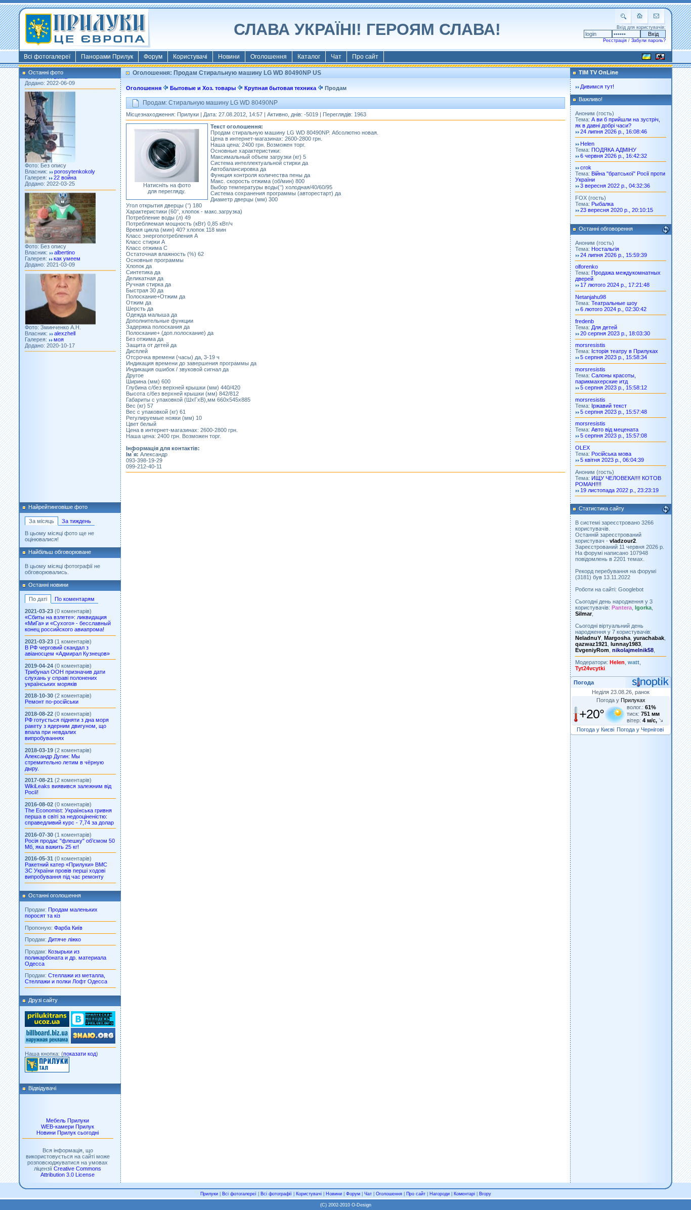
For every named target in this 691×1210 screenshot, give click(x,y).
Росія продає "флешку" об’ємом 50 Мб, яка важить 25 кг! (70, 844)
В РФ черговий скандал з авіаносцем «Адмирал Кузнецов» (67, 650)
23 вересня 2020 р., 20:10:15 (616, 210)
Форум (153, 56)
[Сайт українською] (646, 58)
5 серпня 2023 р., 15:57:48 (613, 412)
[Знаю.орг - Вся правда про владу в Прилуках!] (93, 1042)
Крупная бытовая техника (280, 88)
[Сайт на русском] (660, 58)
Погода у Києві (595, 729)
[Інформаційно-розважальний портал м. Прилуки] (47, 1070)
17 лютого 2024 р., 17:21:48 (615, 285)
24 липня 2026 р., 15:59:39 (613, 255)
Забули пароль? (648, 40)
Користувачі (190, 56)
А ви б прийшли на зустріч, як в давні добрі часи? (617, 122)
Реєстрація (615, 40)
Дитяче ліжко (64, 939)
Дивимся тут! (597, 86)
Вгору (485, 1193)
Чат (336, 56)
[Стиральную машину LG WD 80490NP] (167, 180)
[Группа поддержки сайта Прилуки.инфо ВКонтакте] (93, 1025)
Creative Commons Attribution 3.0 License (70, 1171)
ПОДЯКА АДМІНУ (613, 150)
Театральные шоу (614, 303)
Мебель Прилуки (67, 1120)
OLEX (582, 448)
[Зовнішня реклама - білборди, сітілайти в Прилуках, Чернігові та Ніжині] (47, 1042)
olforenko (586, 267)
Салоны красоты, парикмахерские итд (605, 378)
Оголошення (268, 56)
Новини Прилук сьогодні (67, 1133)
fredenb (584, 321)
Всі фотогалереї (47, 56)
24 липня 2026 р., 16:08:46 (613, 131)
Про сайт (365, 56)
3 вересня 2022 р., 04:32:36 (615, 186)
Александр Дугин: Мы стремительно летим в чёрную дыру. (64, 762)
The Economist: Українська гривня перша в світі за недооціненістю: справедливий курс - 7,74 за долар (69, 816)
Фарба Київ (68, 928)
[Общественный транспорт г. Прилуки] (47, 1025)
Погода (584, 682)
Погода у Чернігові (640, 729)
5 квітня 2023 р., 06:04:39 (612, 460)
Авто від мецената (614, 429)
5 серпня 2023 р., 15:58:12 (613, 387)
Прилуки (209, 1193)
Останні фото (45, 72)
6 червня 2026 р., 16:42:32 (613, 156)
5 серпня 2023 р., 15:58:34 (613, 357)
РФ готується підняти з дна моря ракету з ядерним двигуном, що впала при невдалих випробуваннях (67, 729)
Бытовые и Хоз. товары (203, 88)
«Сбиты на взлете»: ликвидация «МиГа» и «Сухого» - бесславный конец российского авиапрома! (68, 623)
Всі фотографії (276, 1193)
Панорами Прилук (107, 56)
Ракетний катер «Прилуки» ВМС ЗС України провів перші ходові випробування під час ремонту (66, 870)
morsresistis (590, 345)
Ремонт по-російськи (51, 702)
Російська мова (611, 454)
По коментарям (75, 599)
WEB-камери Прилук (67, 1126)
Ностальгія (605, 249)
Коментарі (464, 1193)
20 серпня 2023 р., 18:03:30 (615, 333)
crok (585, 167)
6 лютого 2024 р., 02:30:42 (613, 309)
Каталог (308, 56)
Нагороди (439, 1193)
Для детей (604, 327)
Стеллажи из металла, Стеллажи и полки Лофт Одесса (66, 978)
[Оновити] (666, 230)
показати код (79, 1054)
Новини (229, 56)
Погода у (620, 700)
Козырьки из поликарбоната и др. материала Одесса (65, 957)
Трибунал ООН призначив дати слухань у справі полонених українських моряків (65, 678)
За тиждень (76, 521)
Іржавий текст (609, 406)
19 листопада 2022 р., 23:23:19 (619, 490)
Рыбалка (602, 204)
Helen (587, 144)
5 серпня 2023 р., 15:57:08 (613, 436)
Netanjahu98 (590, 297)
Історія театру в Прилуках (624, 351)
